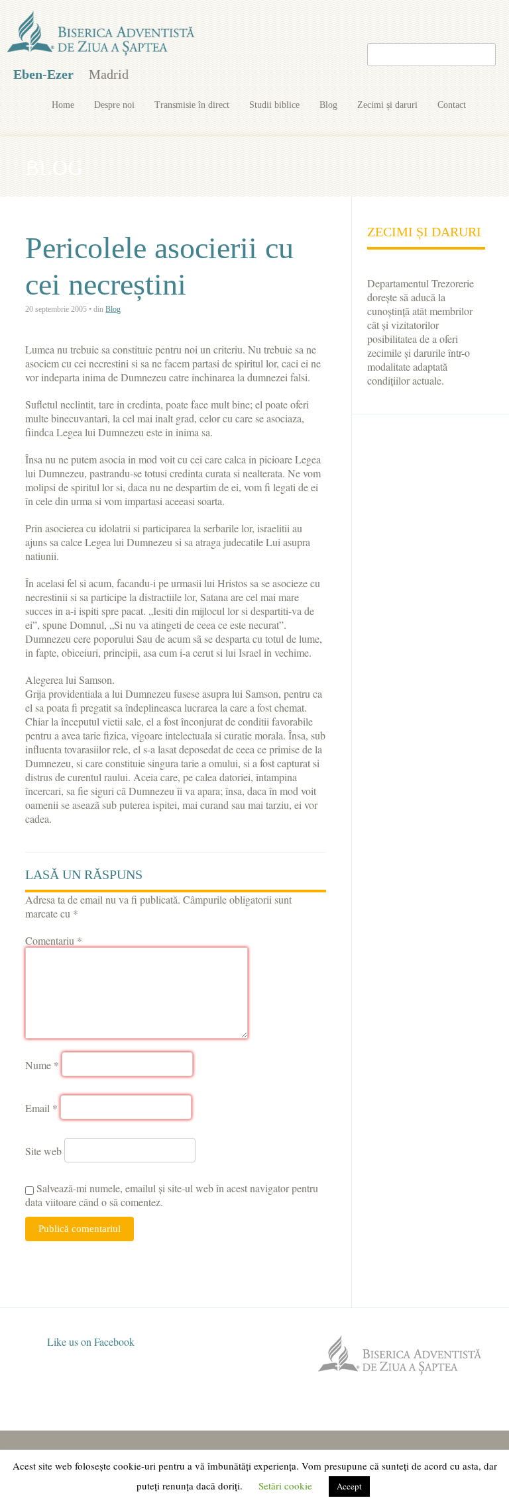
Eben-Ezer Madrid (102, 34)
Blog (328, 105)
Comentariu (53, 940)
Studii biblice (274, 105)
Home (63, 105)
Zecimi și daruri (387, 105)
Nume (42, 1065)
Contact (451, 105)
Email (41, 1108)
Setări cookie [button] (285, 1485)
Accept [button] (349, 1486)
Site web (43, 1151)
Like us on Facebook (89, 1341)
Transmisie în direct (191, 105)
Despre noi (114, 105)
